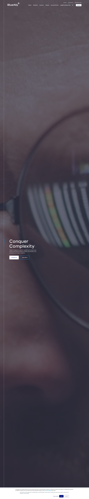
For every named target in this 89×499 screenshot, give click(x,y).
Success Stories (54, 5)
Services (41, 5)
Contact (78, 5)
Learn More (24, 257)
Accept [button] (61, 496)
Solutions (35, 5)
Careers (65, 2)
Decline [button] (66, 496)
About (29, 5)
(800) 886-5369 (78, 2)
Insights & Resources (65, 5)
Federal (47, 5)
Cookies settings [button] (55, 496)
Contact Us (14, 257)
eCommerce (70, 2)
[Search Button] (72, 5)
